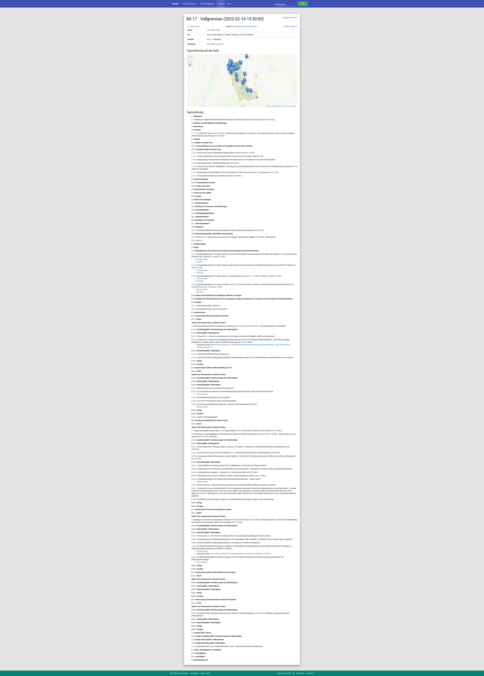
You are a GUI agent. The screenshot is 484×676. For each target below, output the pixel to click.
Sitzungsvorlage (201, 259)
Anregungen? (194, 673)
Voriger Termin (194, 26)
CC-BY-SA (285, 106)
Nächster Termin (289, 26)
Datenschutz (300, 673)
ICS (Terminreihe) (251, 26)
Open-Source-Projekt (284, 673)
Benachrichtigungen (207, 4)
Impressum (310, 673)
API (293, 673)
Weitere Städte (205, 673)
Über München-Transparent (179, 673)
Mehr (229, 4)
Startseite (175, 4)
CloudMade (292, 106)
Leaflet (268, 106)
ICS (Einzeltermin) (238, 26)
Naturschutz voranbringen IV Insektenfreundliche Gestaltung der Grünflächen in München (240, 553)
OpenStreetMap (276, 106)
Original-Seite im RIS (291, 17)
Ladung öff (219, 44)
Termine (220, 4)
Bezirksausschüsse (189, 4)
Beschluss (199, 261)
